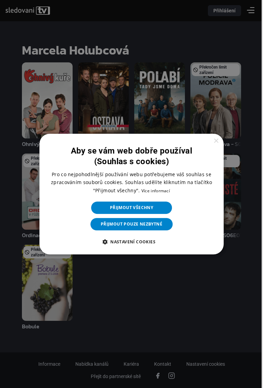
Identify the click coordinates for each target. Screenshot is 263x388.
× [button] (211, 141)
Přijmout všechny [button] (128, 207)
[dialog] (129, 194)
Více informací (153, 191)
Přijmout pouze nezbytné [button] (129, 224)
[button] (129, 242)
